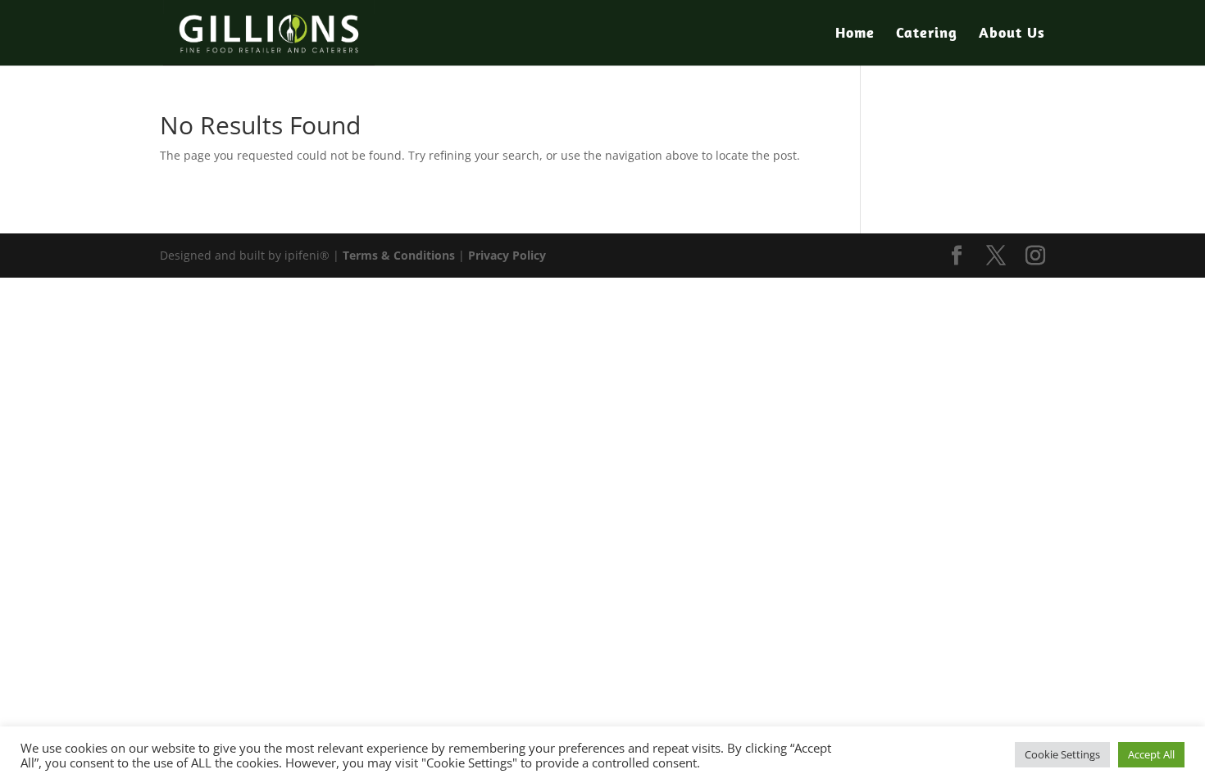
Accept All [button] (1151, 754)
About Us (1012, 34)
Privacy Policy (507, 255)
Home (855, 34)
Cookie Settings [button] (1062, 754)
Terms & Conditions (399, 255)
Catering (926, 34)
